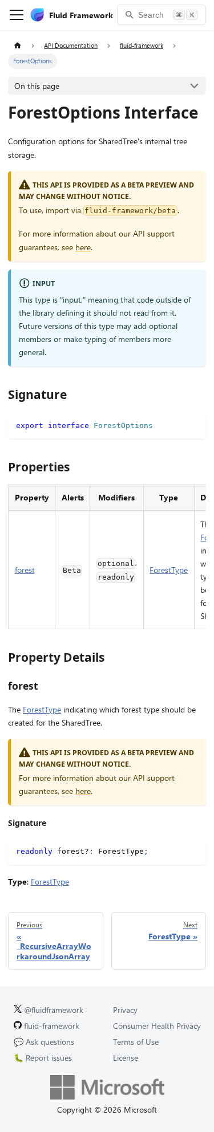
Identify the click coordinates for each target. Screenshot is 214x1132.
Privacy (125, 1009)
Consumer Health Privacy (157, 1025)
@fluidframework (52, 1009)
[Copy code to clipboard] (193, 424)
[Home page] (17, 46)
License (125, 1057)
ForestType (169, 569)
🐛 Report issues (43, 1057)
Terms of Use (136, 1041)
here (83, 247)
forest (25, 569)
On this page (36, 85)
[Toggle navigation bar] (16, 14)
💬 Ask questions (44, 1041)
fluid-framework (50, 1025)
